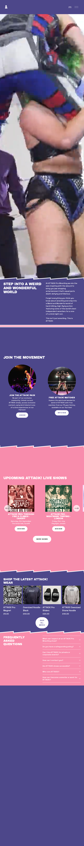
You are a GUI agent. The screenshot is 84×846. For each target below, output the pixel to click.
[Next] (76, 508)
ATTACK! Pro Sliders (49, 609)
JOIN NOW (22, 415)
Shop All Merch (42, 622)
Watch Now (62, 413)
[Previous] (7, 508)
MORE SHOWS (42, 539)
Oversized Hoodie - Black (32, 609)
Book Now (21, 529)
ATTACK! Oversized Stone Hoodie (71, 609)
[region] (42, 391)
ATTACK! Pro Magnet (9, 609)
